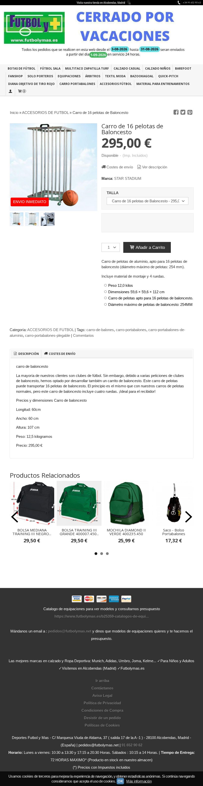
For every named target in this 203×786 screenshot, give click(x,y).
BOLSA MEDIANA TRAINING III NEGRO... (31, 531)
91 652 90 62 (132, 745)
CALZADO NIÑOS (157, 68)
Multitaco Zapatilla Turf (87, 68)
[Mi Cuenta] (10, 91)
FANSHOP (15, 76)
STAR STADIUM (127, 178)
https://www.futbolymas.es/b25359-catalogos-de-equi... (101, 616)
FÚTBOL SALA (50, 68)
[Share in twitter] (182, 112)
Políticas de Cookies (102, 725)
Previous (15, 517)
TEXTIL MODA (115, 76)
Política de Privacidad (102, 703)
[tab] (26, 354)
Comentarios (83, 335)
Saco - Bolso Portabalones (173, 531)
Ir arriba (102, 681)
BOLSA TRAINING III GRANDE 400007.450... (79, 531)
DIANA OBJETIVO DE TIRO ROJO (31, 84)
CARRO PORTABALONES (77, 84)
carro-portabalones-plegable (47, 335)
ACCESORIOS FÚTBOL (116, 84)
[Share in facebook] (176, 112)
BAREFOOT (183, 68)
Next (189, 517)
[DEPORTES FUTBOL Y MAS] (101, 34)
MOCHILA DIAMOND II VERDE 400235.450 (126, 531)
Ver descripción (154, 167)
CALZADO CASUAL (127, 68)
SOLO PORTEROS (40, 76)
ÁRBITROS (92, 76)
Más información (139, 781)
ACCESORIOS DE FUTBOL (50, 330)
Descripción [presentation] (28, 354)
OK (120, 781)
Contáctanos (102, 688)
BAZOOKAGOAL (141, 76)
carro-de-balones (100, 330)
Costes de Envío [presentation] (62, 354)
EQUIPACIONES (69, 76)
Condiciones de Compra (102, 710)
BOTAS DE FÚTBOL (21, 68)
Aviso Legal (102, 695)
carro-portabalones (131, 330)
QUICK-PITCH (168, 76)
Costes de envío (119, 167)
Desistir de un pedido (102, 718)
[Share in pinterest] (189, 112)
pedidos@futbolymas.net (69, 631)
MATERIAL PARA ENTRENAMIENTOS (162, 84)
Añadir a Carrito (150, 247)
